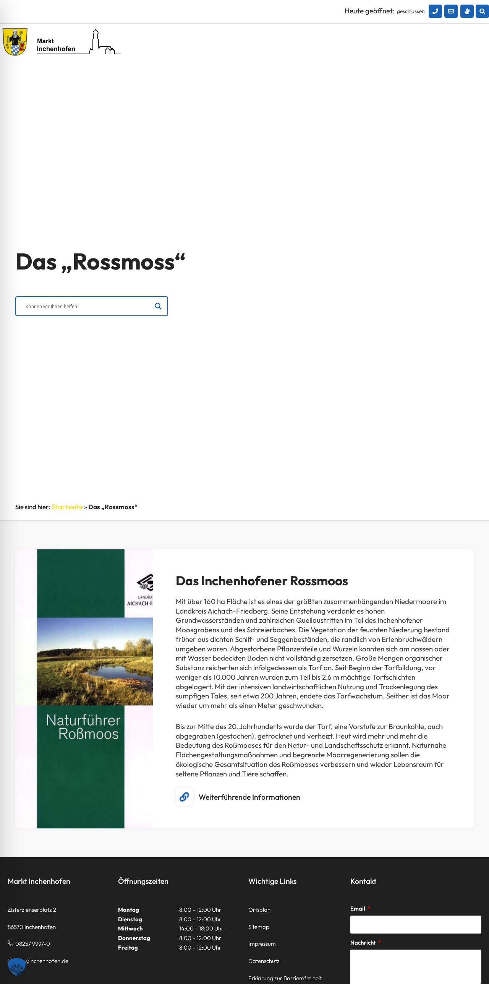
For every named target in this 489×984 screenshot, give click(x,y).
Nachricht (363, 942)
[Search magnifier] (158, 306)
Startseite (67, 506)
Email (358, 908)
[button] (482, 11)
